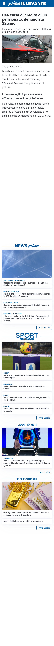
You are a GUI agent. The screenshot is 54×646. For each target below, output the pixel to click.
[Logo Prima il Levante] (27, 3)
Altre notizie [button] (44, 327)
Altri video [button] (45, 472)
